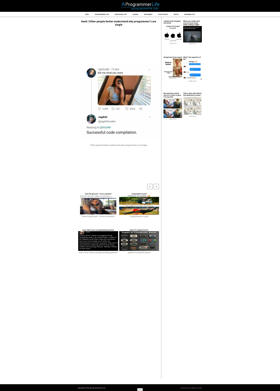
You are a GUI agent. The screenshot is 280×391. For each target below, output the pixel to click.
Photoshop (163, 14)
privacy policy (197, 388)
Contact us (189, 388)
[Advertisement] (119, 44)
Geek (87, 14)
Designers (148, 14)
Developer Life (121, 14)
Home (183, 388)
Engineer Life (189, 14)
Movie (176, 14)
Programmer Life (102, 14)
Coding (135, 14)
